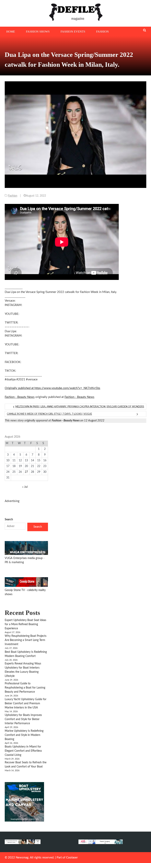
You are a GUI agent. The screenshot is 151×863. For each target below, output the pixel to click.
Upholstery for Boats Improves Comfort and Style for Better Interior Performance (23, 719)
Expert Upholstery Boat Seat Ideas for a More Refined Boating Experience (25, 624)
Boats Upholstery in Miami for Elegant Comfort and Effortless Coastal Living (23, 750)
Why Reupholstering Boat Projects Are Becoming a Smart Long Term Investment (25, 640)
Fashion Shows (38, 31)
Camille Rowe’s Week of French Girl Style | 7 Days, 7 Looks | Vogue (49, 414)
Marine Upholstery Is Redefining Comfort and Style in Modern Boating (24, 735)
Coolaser (72, 857)
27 (26, 472)
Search (9, 519)
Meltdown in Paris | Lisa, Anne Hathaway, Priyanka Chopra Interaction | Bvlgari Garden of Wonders (79, 406)
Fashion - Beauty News (20, 397)
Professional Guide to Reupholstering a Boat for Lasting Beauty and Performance (25, 687)
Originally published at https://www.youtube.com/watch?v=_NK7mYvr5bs (52, 388)
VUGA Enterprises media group (24, 558)
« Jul (25, 487)
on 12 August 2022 (78, 420)
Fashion (102, 31)
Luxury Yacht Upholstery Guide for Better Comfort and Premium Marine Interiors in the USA (25, 703)
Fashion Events (73, 31)
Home (10, 31)
